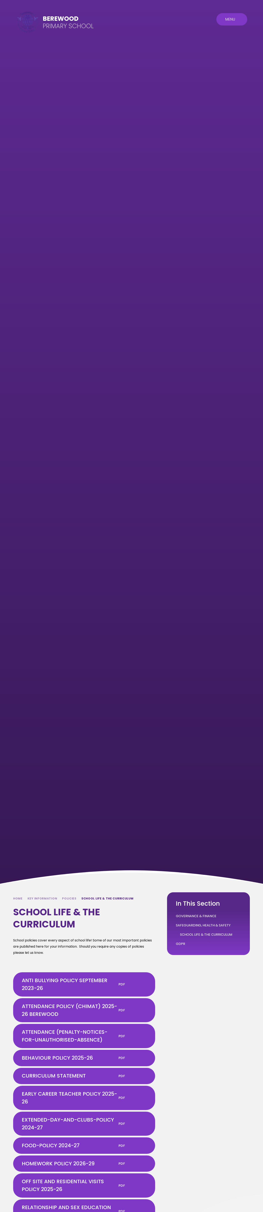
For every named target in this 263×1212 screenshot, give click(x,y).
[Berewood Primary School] (27, 22)
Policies (69, 898)
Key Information (42, 898)
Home (18, 898)
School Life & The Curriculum (107, 898)
